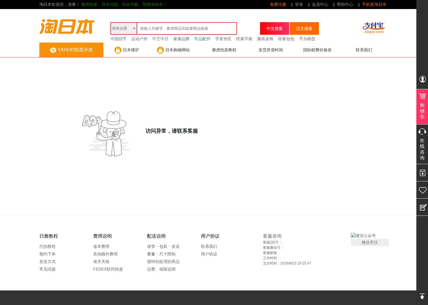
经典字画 (244, 38)
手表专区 (223, 38)
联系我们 (364, 50)
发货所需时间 (271, 50)
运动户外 (139, 38)
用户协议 (209, 254)
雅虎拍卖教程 (224, 50)
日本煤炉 (131, 50)
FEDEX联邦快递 (108, 269)
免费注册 (278, 4)
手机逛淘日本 (374, 4)
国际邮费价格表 (317, 50)
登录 (299, 4)
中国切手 (118, 38)
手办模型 (307, 38)
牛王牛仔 (160, 38)
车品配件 (202, 38)
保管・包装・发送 (163, 246)
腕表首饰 (265, 38)
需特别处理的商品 (163, 261)
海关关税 (101, 261)
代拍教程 (47, 246)
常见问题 (47, 269)
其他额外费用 (105, 254)
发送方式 (47, 261)
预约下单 (47, 254)
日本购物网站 (177, 50)
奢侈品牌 (181, 38)
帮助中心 (345, 4)
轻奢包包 (286, 38)
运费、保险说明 (161, 269)
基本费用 (101, 246)
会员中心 (320, 4)
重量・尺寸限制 (161, 254)
